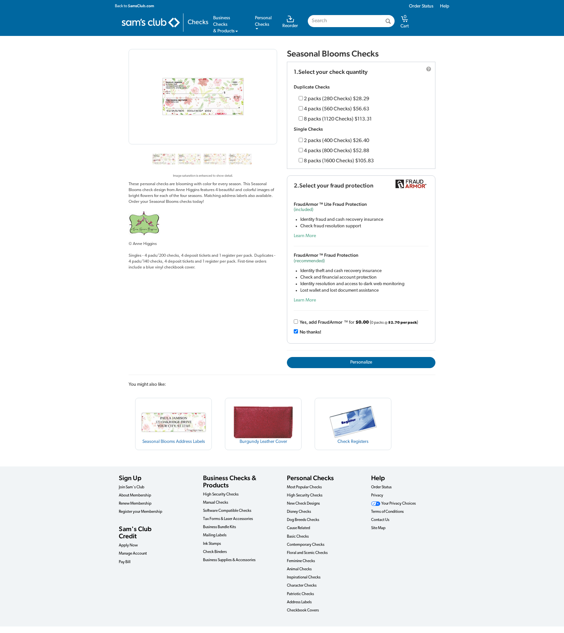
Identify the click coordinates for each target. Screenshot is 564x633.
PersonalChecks (263, 21)
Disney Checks (299, 512)
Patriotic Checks (300, 594)
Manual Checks (215, 503)
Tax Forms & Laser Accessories (228, 519)
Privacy (377, 495)
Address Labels (299, 602)
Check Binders (215, 552)
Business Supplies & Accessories (229, 560)
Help (444, 6)
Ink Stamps (212, 544)
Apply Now (128, 545)
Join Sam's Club (131, 487)
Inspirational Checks (304, 577)
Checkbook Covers (303, 610)
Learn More (305, 236)
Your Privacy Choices (398, 504)
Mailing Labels (215, 535)
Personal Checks (310, 478)
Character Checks (302, 586)
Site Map (378, 528)
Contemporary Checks (305, 545)
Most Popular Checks (304, 487)
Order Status (421, 6)
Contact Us (380, 520)
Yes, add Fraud (321, 322)
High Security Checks (221, 494)
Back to (134, 6)
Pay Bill (125, 562)
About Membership (135, 495)
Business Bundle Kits (219, 527)
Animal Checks (299, 569)
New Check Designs (303, 504)
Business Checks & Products (229, 481)
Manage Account (133, 554)
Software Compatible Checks (227, 511)
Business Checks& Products (224, 25)
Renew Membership (135, 504)
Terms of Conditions (387, 512)
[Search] (388, 21)
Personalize (361, 362)
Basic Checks (298, 537)
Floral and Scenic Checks (307, 553)
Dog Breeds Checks (303, 520)
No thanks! (310, 331)
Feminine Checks (301, 561)
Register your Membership (140, 512)
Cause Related (298, 528)
